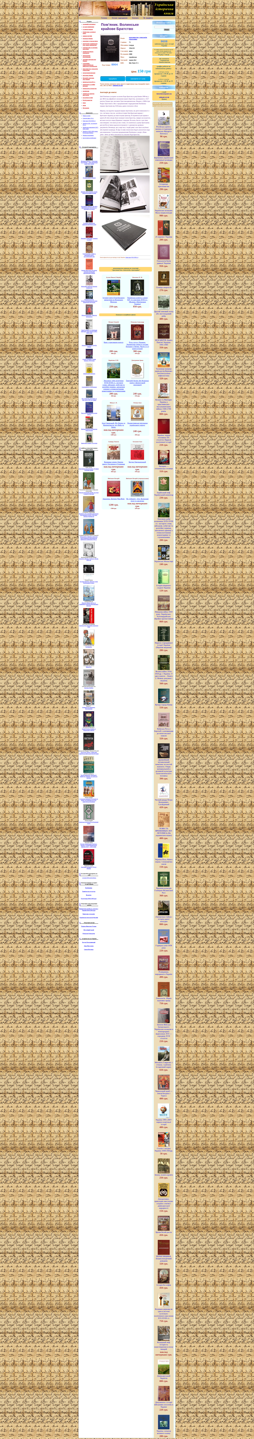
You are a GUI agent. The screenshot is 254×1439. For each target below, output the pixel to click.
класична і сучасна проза (90, 41)
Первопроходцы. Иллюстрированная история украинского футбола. (89, 301)
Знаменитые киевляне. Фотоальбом (88, 708)
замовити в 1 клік (137, 79)
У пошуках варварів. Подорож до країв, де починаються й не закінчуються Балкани (88, 800)
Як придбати (148, 18)
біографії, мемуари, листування (88, 78)
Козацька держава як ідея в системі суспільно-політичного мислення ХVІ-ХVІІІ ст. (163, 1313)
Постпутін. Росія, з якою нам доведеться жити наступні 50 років (89, 753)
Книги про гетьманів (89, 914)
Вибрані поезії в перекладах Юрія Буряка (89, 429)
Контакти (137, 18)
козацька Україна (88, 38)
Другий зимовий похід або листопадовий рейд (163, 313)
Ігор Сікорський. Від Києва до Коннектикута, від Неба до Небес (113, 425)
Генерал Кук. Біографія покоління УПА (88, 626)
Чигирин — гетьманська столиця (164, 467)
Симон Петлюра (88, 949)
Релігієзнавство (87, 100)
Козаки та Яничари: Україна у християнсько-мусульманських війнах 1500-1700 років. (163, 405)
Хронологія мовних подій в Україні (89, 346)
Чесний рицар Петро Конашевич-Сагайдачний (164, 802)
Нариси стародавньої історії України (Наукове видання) (164, 645)
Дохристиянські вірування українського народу (137, 424)
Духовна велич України (89, 178)
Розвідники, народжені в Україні (163, 973)
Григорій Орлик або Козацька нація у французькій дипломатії (137, 383)
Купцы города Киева (163, 705)
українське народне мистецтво (88, 94)
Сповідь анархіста (163, 287)
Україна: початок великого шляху (164, 1432)
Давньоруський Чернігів (163, 1377)
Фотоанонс (86, 108)
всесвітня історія (88, 97)
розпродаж (86, 91)
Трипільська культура (88, 891)
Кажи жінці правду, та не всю (89, 443)
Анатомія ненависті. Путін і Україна (88, 867)
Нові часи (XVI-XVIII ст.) (89, 121)
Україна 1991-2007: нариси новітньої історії (164, 1122)
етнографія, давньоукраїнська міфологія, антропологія (90, 65)
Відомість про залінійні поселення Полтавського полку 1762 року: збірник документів (88, 515)
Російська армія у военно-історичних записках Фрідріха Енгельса (164, 130)
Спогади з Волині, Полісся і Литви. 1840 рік (88, 559)
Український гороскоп (89, 373)
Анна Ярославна (89, 946)
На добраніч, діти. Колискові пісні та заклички (137, 500)
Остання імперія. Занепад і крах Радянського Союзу (89, 582)
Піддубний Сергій (89, 930)
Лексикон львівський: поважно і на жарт (89, 239)
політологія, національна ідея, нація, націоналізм (90, 44)
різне (84, 103)
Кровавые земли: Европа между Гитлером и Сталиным (113, 463)
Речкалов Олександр (89, 933)
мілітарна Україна (88, 75)
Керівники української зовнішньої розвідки (163, 159)
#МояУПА (88, 667)
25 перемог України (163, 237)
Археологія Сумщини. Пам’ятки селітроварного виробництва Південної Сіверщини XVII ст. (89, 538)
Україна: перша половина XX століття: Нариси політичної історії (163, 438)
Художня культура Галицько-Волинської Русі (163, 890)
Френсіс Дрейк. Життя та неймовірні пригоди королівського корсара (88, 604)
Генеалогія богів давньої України (164, 262)
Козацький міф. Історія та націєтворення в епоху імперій (163, 1345)
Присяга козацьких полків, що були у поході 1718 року (89, 493)
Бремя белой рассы (164, 1232)
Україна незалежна (88, 135)
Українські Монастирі (163, 561)
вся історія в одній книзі (89, 138)
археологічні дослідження (86, 56)
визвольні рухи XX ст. (89, 82)
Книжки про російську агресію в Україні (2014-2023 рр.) (88, 909)
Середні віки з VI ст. (88, 118)
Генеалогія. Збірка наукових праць (163, 999)
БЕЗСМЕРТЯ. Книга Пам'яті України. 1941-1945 (163, 342)
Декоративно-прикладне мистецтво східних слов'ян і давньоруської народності (163, 1203)
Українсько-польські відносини (88, 917)
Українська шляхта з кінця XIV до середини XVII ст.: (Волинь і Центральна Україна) (137, 301)
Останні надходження (119, 18)
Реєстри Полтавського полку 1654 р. (89, 414)
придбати (113, 79)
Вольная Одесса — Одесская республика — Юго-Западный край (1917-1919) (89, 163)
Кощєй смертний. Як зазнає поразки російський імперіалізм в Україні (89, 272)
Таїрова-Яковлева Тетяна (88, 926)
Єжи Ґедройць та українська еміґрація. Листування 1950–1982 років (89, 331)
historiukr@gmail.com (164, 94)
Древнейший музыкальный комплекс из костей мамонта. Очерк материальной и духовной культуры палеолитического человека (163, 768)
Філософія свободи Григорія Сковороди (89, 287)
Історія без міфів (164, 1285)
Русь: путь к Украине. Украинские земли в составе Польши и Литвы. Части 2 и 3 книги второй (137, 345)
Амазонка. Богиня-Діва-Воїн (114, 499)
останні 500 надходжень (89, 878)
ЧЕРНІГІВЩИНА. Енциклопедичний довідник (164, 1258)
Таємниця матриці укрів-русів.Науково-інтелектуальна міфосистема (164, 372)
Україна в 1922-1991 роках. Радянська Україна (90, 132)
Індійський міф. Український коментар (163, 493)
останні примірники (88, 27)
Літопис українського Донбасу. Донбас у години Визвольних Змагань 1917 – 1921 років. (88, 845)
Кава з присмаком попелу (113, 342)
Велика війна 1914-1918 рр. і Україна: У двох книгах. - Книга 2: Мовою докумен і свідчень (164, 676)
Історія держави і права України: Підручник (89, 360)
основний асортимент (89, 24)
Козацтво (88, 895)
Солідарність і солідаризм (89, 387)
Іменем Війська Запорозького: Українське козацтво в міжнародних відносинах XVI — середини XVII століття (163, 1031)
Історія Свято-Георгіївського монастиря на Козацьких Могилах (114, 300)
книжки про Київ (87, 36)
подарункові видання (89, 73)
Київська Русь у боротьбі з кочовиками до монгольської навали (163, 732)
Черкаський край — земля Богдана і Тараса (163, 1093)
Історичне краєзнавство (163, 185)
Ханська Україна (88, 688)
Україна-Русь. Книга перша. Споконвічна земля (163, 861)
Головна (104, 18)
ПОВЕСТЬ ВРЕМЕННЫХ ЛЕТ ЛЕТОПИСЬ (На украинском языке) (163, 831)
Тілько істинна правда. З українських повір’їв (89, 729)
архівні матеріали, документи (88, 52)
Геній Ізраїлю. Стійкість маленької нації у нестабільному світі (89, 255)
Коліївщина (89, 647)
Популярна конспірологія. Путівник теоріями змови (89, 469)
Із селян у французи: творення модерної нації (89, 224)
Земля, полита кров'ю (164, 1175)
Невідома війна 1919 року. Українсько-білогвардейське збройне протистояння (163, 615)
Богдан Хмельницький (88, 942)
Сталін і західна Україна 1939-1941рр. (164, 1149)
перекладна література (90, 88)
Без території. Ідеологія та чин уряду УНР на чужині (89, 399)
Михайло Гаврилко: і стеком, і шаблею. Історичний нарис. (164, 1064)
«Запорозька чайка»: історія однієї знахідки (163, 919)
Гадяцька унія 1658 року (164, 946)
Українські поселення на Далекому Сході (88, 822)
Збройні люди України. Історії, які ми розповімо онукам (89, 192)
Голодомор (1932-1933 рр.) (88, 898)
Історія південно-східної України (163, 586)
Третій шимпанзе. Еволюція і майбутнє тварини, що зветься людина (88, 777)
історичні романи (88, 29)
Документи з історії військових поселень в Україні (163, 1404)
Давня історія (86, 115)
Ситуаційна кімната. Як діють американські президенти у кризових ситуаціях (89, 208)
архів (84, 105)
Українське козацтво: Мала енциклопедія (164, 211)
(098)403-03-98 (118, 85)
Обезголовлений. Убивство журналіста (89, 316)
